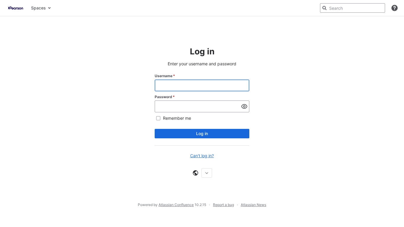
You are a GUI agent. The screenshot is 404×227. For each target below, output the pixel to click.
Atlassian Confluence (176, 204)
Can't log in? (202, 155)
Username (165, 76)
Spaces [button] (38, 7)
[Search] (324, 8)
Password (165, 97)
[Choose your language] (206, 173)
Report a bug (223, 204)
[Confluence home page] (15, 8)
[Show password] (244, 106)
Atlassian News (253, 204)
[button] (394, 8)
